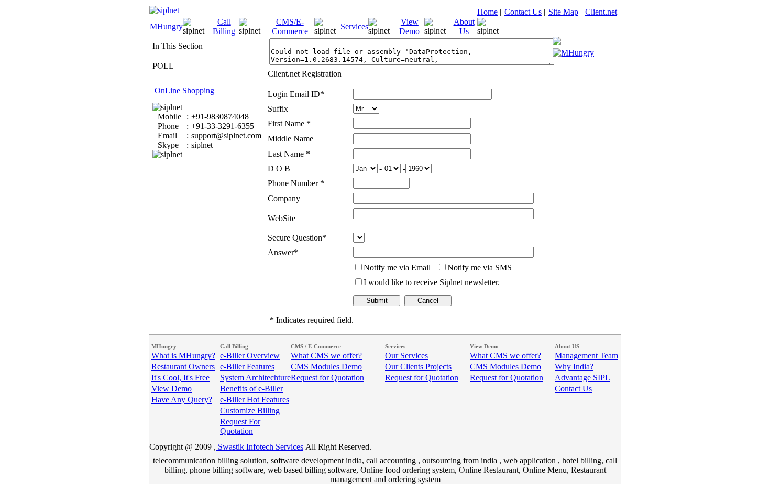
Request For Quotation (240, 426)
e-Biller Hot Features (254, 399)
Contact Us (523, 11)
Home (487, 11)
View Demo (409, 26)
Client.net (601, 11)
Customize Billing (250, 410)
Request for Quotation (327, 377)
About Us (464, 26)
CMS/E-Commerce (290, 26)
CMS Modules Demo (326, 366)
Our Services (406, 355)
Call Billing (224, 26)
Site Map (563, 11)
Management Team (586, 355)
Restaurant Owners (183, 366)
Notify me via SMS (479, 267)
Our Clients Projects (418, 366)
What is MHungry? (183, 355)
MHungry (166, 26)
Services (354, 26)
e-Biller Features (247, 366)
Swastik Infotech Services (259, 446)
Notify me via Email (397, 267)
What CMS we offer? (326, 355)
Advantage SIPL (582, 377)
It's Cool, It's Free (180, 377)
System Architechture (255, 377)
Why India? (574, 366)
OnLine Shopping (184, 90)
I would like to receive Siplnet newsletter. (432, 282)
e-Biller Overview (250, 355)
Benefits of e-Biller (251, 388)
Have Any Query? (181, 399)
